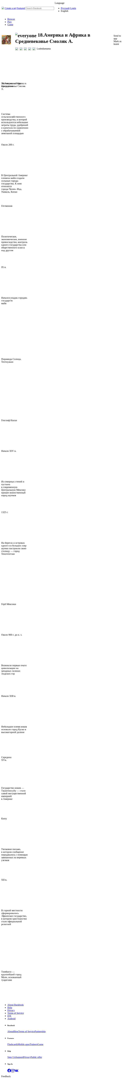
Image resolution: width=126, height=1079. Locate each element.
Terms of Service (15, 1013)
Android (11, 1018)
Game (10, 24)
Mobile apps (24, 1044)
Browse (11, 19)
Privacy (11, 1010)
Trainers (33, 1044)
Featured (21, 8)
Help (9, 1007)
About (10, 1031)
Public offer (36, 1057)
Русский (65, 8)
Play (9, 22)
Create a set (10, 8)
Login (73, 8)
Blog (16, 1031)
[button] (9, 1071)
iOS (9, 1016)
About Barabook (15, 1004)
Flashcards (12, 1044)
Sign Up (11, 1057)
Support (19, 1057)
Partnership (40, 1031)
